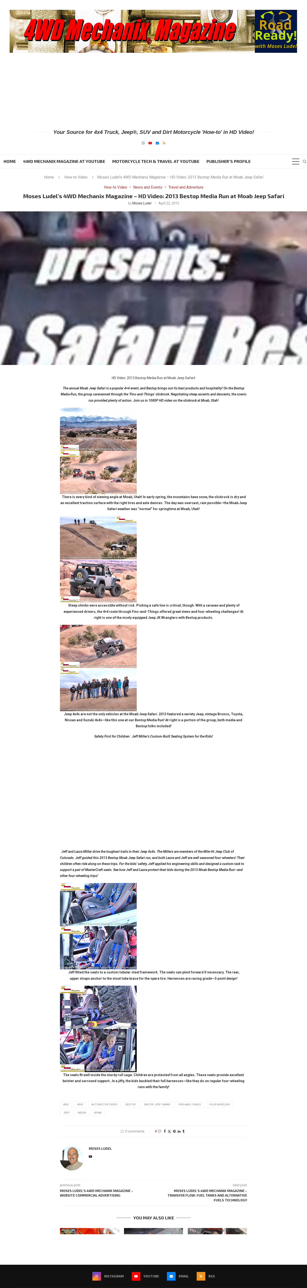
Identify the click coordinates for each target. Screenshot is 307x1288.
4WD (66, 1104)
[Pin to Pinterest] (174, 1131)
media (82, 1112)
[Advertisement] (153, 90)
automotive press (104, 1104)
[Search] (304, 161)
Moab (98, 1112)
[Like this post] (159, 1131)
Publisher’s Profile (229, 161)
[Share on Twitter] (169, 1131)
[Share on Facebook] (165, 1131)
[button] (66, 1231)
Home (10, 161)
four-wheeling (219, 1104)
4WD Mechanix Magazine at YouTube (64, 161)
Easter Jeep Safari (157, 1104)
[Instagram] (143, 143)
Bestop (131, 1104)
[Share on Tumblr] (183, 1131)
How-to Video (76, 177)
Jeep (66, 1112)
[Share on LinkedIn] (179, 1131)
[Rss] (164, 143)
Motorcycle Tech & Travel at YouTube (155, 161)
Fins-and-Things (189, 1104)
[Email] (157, 143)
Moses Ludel (141, 203)
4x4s (80, 1104)
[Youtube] (150, 143)
